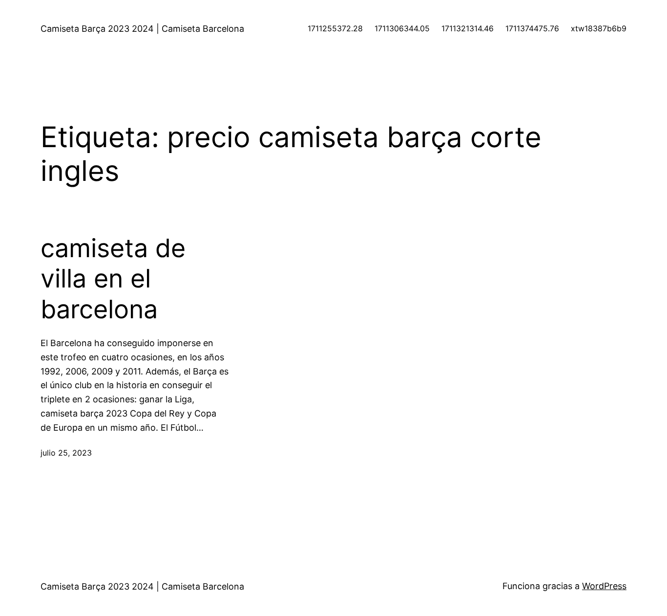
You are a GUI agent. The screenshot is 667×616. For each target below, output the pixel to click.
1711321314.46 (467, 28)
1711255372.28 (335, 28)
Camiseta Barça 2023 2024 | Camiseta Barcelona (142, 28)
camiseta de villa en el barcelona (113, 279)
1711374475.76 (532, 28)
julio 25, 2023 (66, 453)
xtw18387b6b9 (598, 28)
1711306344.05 (402, 28)
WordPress (604, 586)
